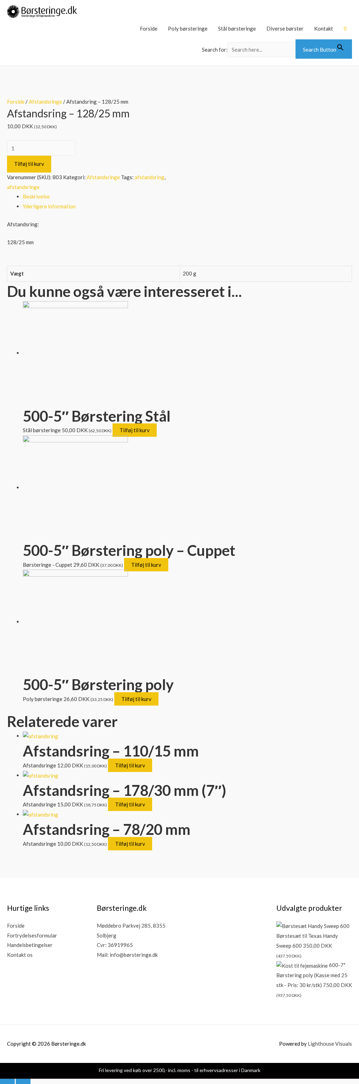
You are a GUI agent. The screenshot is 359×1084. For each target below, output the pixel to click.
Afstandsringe (45, 101)
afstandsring (149, 177)
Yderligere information (49, 206)
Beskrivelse (36, 196)
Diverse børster (285, 28)
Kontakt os (20, 955)
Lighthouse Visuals (330, 1043)
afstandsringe (23, 187)
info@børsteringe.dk (134, 955)
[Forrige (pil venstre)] (7, 1080)
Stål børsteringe (237, 28)
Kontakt (323, 28)
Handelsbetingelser (30, 945)
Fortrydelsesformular (32, 935)
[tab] (187, 197)
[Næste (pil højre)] (23, 1080)
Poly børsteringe (188, 28)
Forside (148, 28)
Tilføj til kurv (29, 164)
